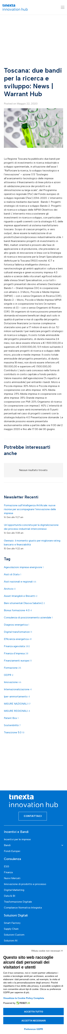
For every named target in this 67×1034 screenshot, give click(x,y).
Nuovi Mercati (12, 878)
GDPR (8, 674)
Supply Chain (11, 928)
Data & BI (9, 895)
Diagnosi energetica (16, 624)
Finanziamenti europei (18, 660)
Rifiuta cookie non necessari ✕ (47, 950)
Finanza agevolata (17, 646)
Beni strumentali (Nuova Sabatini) (24, 603)
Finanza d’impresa (16, 653)
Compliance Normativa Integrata (23, 907)
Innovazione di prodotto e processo (25, 884)
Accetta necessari (33, 1020)
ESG (6, 866)
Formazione (12, 667)
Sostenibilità (12, 725)
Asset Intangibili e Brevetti (20, 595)
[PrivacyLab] (22, 1003)
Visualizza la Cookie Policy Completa (23, 998)
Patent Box (11, 718)
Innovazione (12, 682)
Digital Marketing (14, 889)
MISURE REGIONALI (17, 710)
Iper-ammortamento (17, 696)
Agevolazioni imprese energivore (24, 567)
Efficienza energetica (18, 639)
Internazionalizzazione (18, 689)
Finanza (8, 872)
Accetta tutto (33, 1011)
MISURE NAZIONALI (17, 703)
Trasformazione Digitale (18, 901)
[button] (63, 7)
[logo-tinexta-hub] (15, 7)
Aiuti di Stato (12, 574)
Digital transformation (18, 631)
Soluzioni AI (10, 940)
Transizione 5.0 (14, 732)
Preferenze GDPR (33, 1029)
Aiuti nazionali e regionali (20, 581)
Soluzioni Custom (14, 934)
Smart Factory (12, 922)
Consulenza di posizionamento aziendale (28, 617)
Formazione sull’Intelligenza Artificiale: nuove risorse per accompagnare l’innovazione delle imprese (30, 509)
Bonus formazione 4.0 (18, 610)
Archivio (10, 588)
